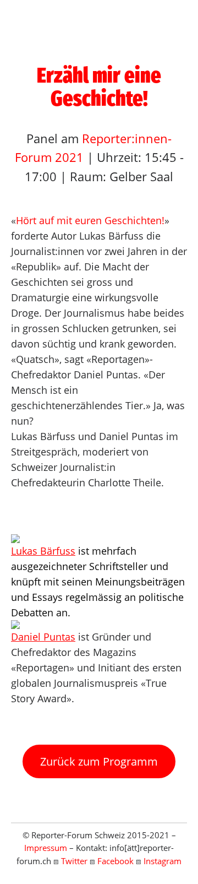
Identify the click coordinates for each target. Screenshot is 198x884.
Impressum (45, 847)
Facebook (115, 860)
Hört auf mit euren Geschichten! (90, 220)
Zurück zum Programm (99, 761)
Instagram (163, 860)
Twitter (74, 860)
